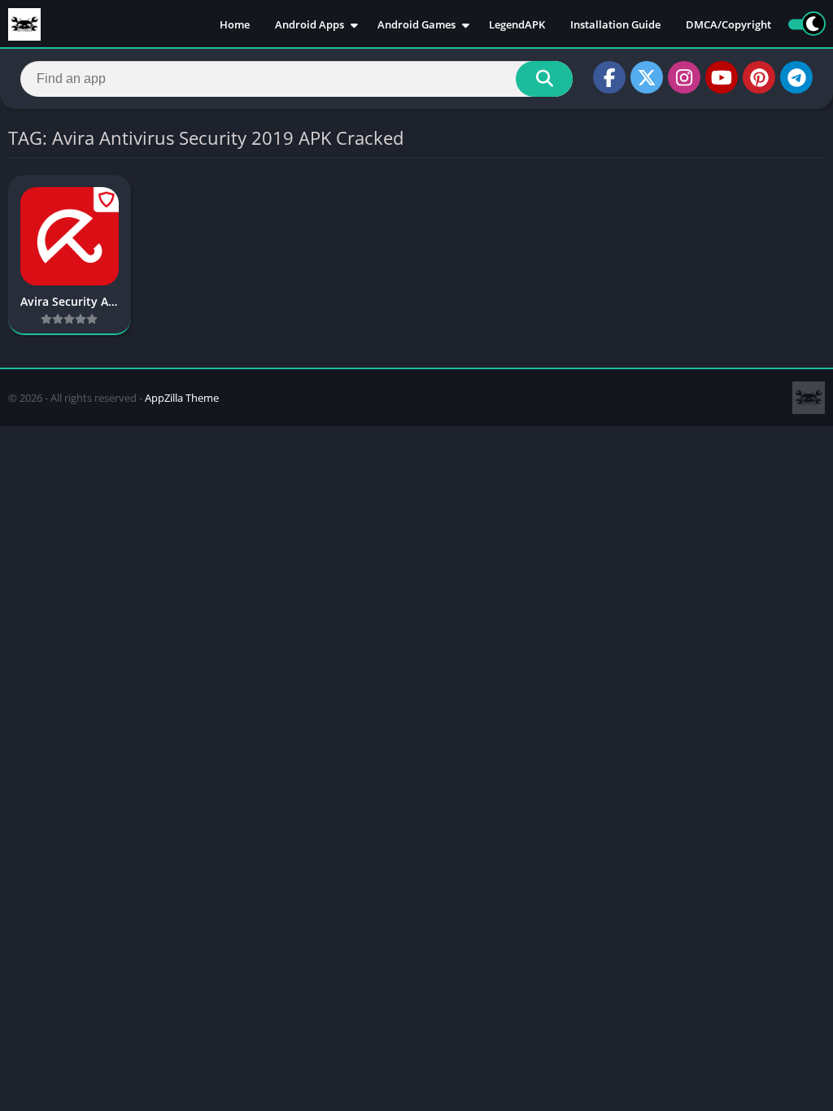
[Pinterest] (759, 77)
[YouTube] (721, 77)
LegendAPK (517, 24)
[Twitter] (646, 77)
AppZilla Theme (182, 397)
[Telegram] (796, 77)
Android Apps (309, 24)
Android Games (416, 24)
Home (235, 24)
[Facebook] (609, 77)
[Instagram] (684, 77)
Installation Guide (615, 24)
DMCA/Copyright (728, 24)
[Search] (544, 79)
